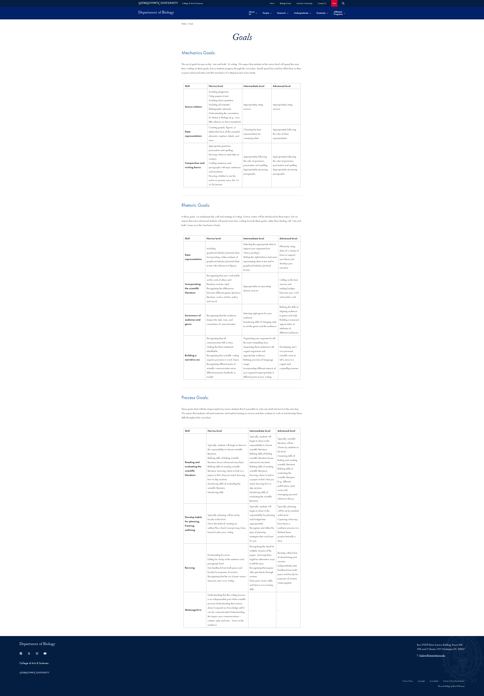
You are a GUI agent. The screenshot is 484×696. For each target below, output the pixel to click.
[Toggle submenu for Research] (287, 13)
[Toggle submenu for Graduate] (327, 13)
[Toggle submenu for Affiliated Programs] (344, 13)
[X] (29, 653)
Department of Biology (156, 13)
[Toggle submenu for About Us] (256, 13)
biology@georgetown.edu (432, 655)
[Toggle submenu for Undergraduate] (310, 13)
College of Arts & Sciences (192, 3)
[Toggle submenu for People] (271, 13)
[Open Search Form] (343, 3)
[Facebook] (20, 653)
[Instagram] (37, 653)
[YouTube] (45, 653)
